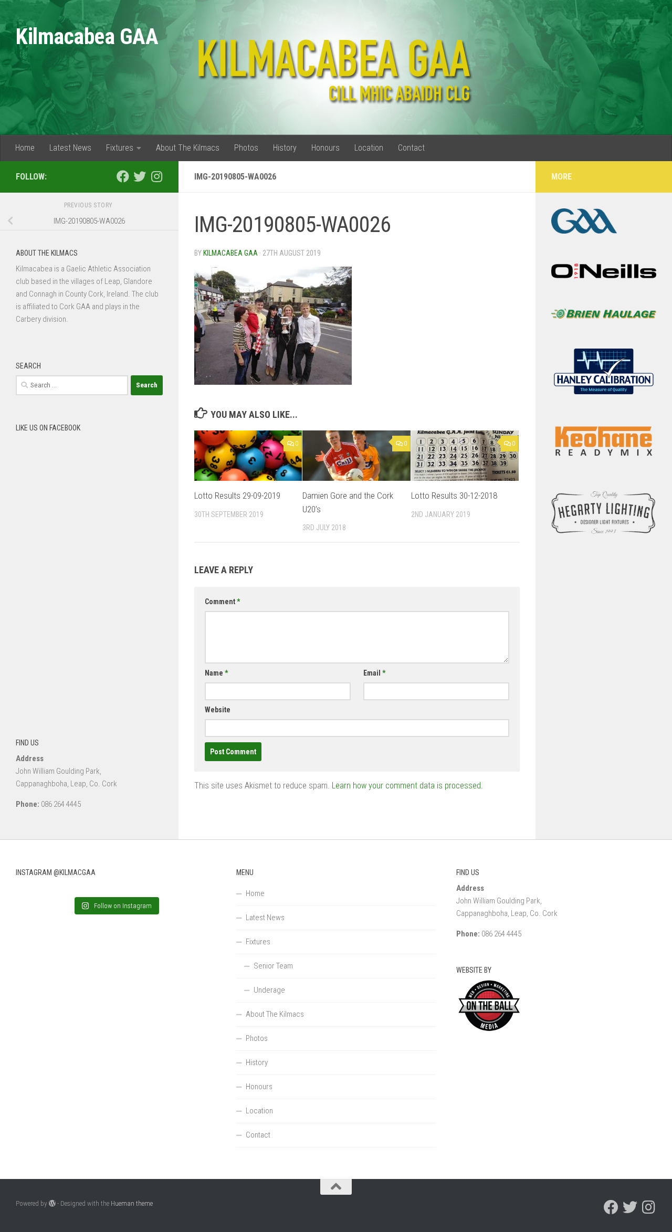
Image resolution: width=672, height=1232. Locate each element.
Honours (325, 148)
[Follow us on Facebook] (123, 176)
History (285, 148)
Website (217, 709)
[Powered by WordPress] (52, 1203)
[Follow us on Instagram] (156, 176)
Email (374, 673)
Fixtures (119, 148)
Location (368, 148)
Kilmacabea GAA (87, 36)
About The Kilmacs (187, 148)
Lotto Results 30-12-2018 (454, 495)
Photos (246, 148)
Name (216, 673)
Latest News (70, 148)
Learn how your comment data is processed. (407, 786)
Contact (411, 148)
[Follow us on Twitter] (139, 176)
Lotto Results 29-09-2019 (237, 495)
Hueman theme (132, 1203)
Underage (269, 990)
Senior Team (273, 966)
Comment (222, 601)
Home (25, 148)
